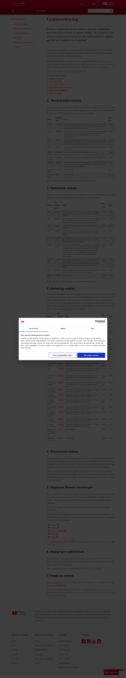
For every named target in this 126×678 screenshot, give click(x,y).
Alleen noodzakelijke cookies (63, 355)
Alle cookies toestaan (91, 355)
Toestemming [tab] (33, 328)
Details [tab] (63, 328)
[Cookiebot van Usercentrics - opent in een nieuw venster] (96, 321)
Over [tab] (92, 328)
